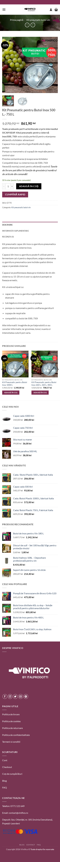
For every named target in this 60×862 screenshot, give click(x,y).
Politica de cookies (11, 721)
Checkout (7, 767)
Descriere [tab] (7, 225)
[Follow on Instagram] (10, 696)
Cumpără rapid (15, 194)
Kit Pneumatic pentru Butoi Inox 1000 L (14, 383)
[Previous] (7, 65)
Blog (4, 780)
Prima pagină (16, 19)
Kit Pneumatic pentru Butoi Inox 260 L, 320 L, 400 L (43, 383)
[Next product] (27, 25)
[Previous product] (33, 25)
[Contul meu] (51, 9)
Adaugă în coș (29, 186)
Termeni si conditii (11, 741)
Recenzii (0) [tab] (8, 237)
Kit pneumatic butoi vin (38, 19)
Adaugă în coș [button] (10, 392)
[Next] (53, 65)
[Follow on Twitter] (15, 696)
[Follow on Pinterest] (25, 696)
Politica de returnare (12, 728)
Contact (30, 845)
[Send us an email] (20, 696)
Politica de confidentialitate (16, 734)
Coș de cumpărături (12, 773)
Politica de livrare (11, 714)
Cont (4, 760)
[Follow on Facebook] (4, 696)
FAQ (4, 787)
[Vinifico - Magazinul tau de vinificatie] (30, 9)
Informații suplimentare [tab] (15, 231)
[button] (4, 9)
